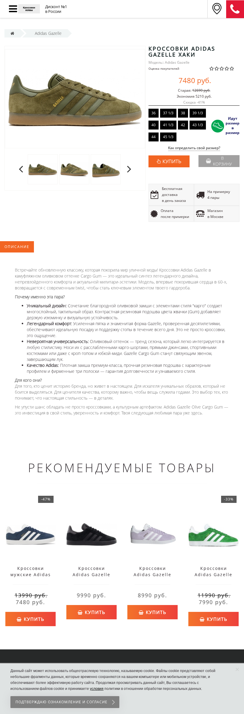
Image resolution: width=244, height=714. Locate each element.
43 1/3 (198, 124)
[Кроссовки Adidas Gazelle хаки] (43, 169)
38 (183, 113)
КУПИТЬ (171, 161)
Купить (33, 619)
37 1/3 (168, 113)
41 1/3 (168, 124)
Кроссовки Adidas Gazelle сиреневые (152, 574)
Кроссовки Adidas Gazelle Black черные (91, 574)
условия (97, 689)
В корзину (222, 161)
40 (153, 124)
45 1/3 (168, 136)
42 (183, 124)
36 (153, 113)
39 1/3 (198, 113)
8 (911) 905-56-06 (235, 9)
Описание (16, 246)
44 (153, 136)
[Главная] (12, 33)
